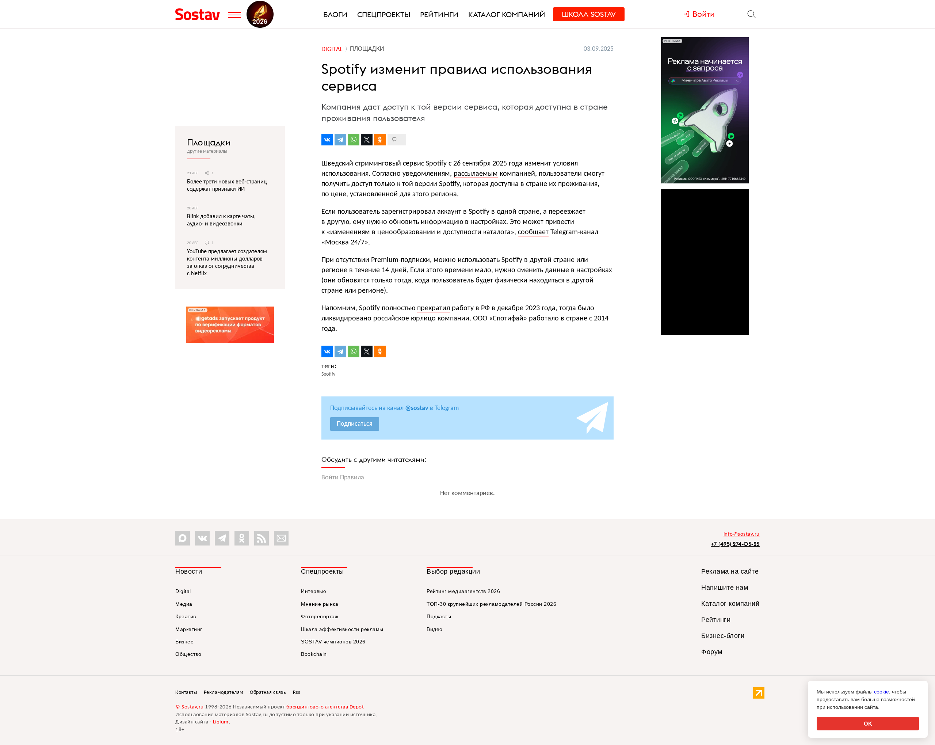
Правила (352, 477)
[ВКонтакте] (327, 139)
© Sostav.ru (189, 707)
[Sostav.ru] (200, 14)
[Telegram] (340, 139)
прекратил (433, 308)
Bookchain (314, 654)
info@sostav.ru (742, 534)
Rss (296, 692)
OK (868, 724)
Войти (330, 477)
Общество (188, 654)
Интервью (313, 591)
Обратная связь (268, 692)
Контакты (186, 692)
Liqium (221, 722)
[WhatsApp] (353, 139)
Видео (435, 629)
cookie (881, 692)
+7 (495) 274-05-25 (735, 543)
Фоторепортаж (319, 616)
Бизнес (184, 642)
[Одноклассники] (380, 139)
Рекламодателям (223, 692)
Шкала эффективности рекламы (342, 629)
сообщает (533, 232)
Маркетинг (188, 629)
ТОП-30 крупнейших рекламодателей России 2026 (491, 604)
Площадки (209, 142)
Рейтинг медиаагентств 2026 (463, 591)
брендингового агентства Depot (325, 707)
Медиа (183, 604)
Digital (183, 591)
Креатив (185, 616)
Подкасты (439, 616)
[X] (367, 139)
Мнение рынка (319, 604)
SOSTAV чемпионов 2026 (333, 642)
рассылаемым (476, 174)
